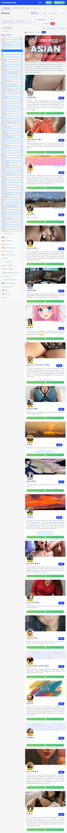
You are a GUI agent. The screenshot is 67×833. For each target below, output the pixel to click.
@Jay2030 (28, 445)
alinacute (29, 481)
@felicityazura (29, 410)
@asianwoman (29, 815)
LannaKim (29, 97)
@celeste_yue (29, 366)
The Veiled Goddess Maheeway (35, 666)
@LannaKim (29, 99)
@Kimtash (28, 739)
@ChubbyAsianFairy (31, 141)
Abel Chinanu (30, 563)
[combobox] (56, 19)
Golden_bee (30, 638)
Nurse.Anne (30, 248)
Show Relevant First (52, 28)
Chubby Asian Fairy (32, 139)
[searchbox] (58, 19)
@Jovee (28, 518)
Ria (27, 814)
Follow (43, 32)
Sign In (41, 2)
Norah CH (29, 771)
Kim (27, 737)
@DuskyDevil (29, 604)
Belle (27, 703)
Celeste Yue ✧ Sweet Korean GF (36, 365)
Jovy (27, 517)
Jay (27, 444)
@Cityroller (29, 565)
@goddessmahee (30, 667)
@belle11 (28, 704)
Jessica (28, 214)
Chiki (28, 172)
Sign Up (48, 2)
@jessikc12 (28, 215)
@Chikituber (29, 173)
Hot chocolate (30, 602)
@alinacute (29, 482)
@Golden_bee (29, 639)
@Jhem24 (28, 329)
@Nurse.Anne (29, 249)
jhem (27, 327)
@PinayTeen (29, 292)
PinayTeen (29, 290)
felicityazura (30, 408)
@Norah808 (29, 773)
